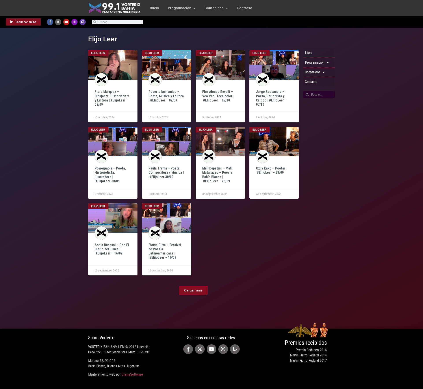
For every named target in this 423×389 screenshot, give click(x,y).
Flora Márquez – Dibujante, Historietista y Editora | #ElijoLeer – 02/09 (112, 98)
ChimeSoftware (132, 374)
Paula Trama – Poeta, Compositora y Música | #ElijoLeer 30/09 (166, 172)
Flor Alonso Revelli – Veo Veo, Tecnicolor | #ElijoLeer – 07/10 (218, 96)
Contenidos (214, 8)
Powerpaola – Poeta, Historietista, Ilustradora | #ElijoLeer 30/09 (110, 174)
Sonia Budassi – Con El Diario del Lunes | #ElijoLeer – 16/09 (112, 249)
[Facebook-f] (50, 22)
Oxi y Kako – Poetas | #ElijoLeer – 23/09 (272, 170)
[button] (193, 290)
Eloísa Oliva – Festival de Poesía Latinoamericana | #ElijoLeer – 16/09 (164, 251)
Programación (179, 8)
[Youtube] (66, 22)
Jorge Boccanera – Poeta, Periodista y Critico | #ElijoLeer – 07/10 (271, 98)
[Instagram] (74, 22)
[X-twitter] (58, 22)
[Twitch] (83, 22)
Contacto (244, 8)
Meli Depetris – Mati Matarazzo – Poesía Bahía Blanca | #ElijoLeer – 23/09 (217, 174)
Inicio (154, 8)
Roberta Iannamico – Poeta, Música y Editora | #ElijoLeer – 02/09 (166, 96)
